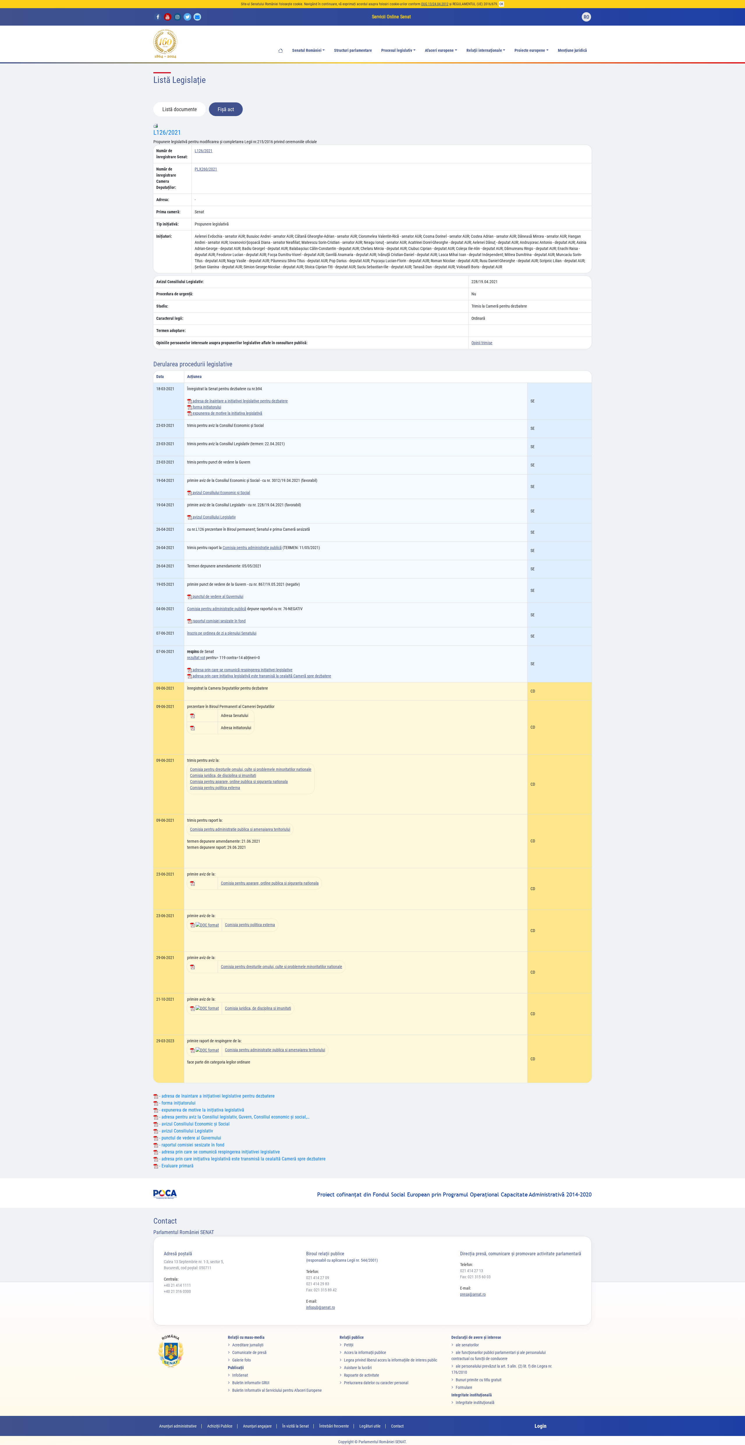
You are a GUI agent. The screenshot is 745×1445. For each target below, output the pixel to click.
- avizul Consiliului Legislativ (185, 1131)
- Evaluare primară (176, 1166)
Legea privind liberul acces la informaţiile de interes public (390, 1360)
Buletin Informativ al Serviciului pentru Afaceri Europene (277, 1390)
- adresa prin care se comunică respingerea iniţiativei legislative (219, 1152)
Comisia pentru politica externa (215, 787)
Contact (397, 1426)
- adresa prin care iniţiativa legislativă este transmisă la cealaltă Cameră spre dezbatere (242, 1159)
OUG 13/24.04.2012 (434, 4)
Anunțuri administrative (178, 1426)
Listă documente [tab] (179, 109)
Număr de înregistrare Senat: (172, 153)
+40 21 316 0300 (177, 1291)
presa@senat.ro (473, 1294)
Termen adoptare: (171, 330)
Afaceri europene (439, 50)
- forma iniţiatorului (177, 1103)
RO (586, 17)
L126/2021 (167, 132)
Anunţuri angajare (257, 1426)
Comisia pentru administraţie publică (252, 547)
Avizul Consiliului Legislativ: (180, 281)
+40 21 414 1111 (177, 1285)
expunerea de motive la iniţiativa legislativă (227, 413)
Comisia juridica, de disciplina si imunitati (223, 775)
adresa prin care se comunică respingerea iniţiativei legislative (242, 670)
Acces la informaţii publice (365, 1352)
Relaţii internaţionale (484, 50)
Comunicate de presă (249, 1352)
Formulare (464, 1387)
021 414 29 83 (317, 1283)
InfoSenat (240, 1375)
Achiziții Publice (220, 1426)
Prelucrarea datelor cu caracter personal (376, 1382)
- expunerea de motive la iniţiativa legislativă (201, 1110)
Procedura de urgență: (174, 294)
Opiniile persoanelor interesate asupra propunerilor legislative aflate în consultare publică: (232, 342)
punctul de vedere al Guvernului (217, 596)
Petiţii (348, 1345)
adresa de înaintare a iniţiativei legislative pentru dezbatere (240, 401)
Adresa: (162, 199)
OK (501, 4)
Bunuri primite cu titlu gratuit (478, 1379)
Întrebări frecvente (334, 1426)
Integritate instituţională (475, 1402)
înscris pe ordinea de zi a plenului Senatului (221, 633)
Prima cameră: (168, 212)
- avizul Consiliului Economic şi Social (194, 1124)
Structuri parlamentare (353, 50)
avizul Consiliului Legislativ (214, 517)
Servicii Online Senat (391, 16)
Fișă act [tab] (226, 109)
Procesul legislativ (396, 50)
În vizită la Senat (295, 1426)
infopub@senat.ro (320, 1307)
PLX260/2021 (206, 169)
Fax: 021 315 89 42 (321, 1290)
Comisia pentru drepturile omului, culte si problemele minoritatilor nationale (250, 769)
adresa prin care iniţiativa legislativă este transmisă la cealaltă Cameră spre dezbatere (261, 676)
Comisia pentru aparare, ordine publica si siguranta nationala (239, 781)
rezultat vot (196, 657)
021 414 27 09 (317, 1277)
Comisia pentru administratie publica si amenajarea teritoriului (240, 829)
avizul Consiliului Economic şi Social (221, 492)
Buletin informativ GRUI (250, 1382)
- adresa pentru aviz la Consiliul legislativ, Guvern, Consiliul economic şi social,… (233, 1117)
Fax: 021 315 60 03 (475, 1276)
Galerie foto (241, 1360)
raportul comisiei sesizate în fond (219, 621)
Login (541, 1426)
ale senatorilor (467, 1345)
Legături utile (370, 1426)
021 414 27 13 (471, 1270)
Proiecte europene (530, 50)
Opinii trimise (481, 342)
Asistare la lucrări (358, 1367)
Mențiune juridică (572, 50)
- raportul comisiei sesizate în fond (191, 1145)
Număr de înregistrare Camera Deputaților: (166, 178)
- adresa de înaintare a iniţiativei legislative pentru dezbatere (216, 1096)
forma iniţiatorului (206, 407)
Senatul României (307, 50)
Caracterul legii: (169, 318)
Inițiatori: (164, 236)
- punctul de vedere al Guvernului (189, 1138)
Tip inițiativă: (167, 224)
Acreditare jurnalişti (247, 1345)
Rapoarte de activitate (361, 1375)
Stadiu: (162, 306)
